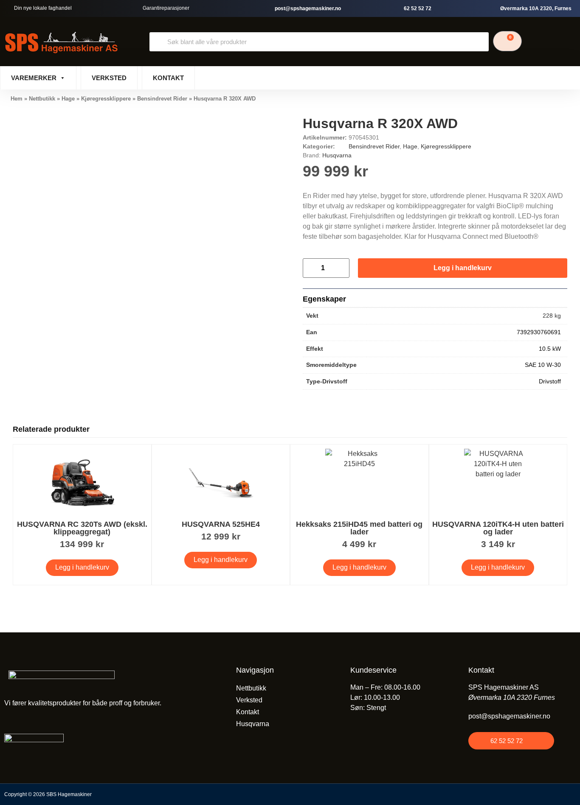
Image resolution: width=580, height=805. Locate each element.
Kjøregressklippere (106, 98)
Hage (68, 98)
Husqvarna (337, 155)
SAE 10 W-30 (543, 364)
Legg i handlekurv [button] (82, 567)
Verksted (109, 77)
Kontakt (168, 77)
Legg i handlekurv (463, 267)
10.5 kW (550, 348)
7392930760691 (539, 332)
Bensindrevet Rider (162, 98)
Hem (17, 98)
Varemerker (33, 77)
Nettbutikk (42, 98)
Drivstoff (550, 381)
